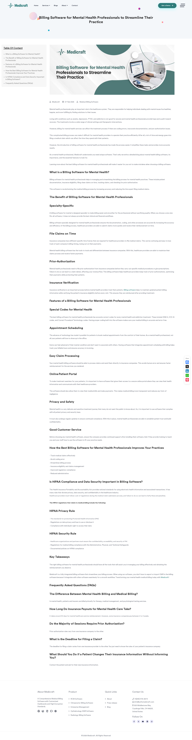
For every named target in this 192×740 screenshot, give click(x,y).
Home (36, 5)
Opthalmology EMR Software (82, 711)
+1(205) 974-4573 (141, 699)
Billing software (130, 290)
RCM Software (76, 699)
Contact (75, 5)
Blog (108, 707)
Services (45, 5)
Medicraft (165, 577)
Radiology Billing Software (81, 715)
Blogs (56, 5)
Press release (112, 703)
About (64, 5)
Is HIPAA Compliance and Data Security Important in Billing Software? (25, 78)
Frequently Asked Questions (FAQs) (19, 83)
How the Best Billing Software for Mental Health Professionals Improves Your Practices (24, 72)
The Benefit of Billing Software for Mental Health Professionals (24, 59)
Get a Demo (166, 5)
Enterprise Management (80, 707)
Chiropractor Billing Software (82, 703)
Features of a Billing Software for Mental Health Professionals (24, 65)
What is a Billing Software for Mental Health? (23, 54)
